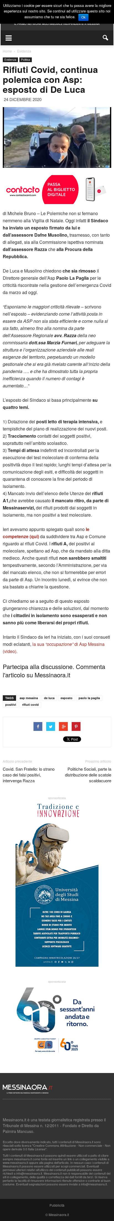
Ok (83, 17)
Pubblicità (57, 1205)
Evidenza (10, 60)
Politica (25, 60)
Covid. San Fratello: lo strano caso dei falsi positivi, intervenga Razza (29, 774)
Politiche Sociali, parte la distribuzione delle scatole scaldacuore (88, 774)
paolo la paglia (89, 698)
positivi (10, 704)
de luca (49, 698)
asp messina (29, 698)
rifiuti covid (30, 704)
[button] (105, 37)
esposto (66, 698)
